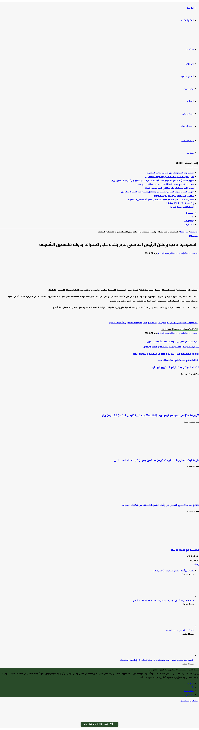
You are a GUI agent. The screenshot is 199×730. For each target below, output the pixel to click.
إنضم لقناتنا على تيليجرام (96, 724)
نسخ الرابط (166, 329)
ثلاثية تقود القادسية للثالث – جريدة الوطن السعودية (169, 177)
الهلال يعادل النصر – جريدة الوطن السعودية (174, 196)
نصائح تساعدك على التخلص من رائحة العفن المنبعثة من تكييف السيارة (161, 199)
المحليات (190, 101)
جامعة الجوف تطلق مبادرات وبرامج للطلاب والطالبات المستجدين (163, 600)
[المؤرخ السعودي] (189, 35)
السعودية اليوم (187, 76)
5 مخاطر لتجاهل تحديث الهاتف (180, 630)
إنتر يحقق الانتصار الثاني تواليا (180, 203)
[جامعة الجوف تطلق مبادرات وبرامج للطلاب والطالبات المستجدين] (179, 596)
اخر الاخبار (189, 64)
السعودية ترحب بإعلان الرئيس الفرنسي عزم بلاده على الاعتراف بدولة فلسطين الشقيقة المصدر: (153, 323)
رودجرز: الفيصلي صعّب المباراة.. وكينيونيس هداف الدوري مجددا (165, 184)
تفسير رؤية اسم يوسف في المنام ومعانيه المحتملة (170, 173)
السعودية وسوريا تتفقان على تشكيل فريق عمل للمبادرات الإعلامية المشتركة (157, 660)
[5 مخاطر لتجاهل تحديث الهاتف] (179, 626)
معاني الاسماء (187, 126)
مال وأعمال (188, 89)
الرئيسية (194, 232)
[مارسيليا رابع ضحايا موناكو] (172, 543)
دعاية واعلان (188, 114)
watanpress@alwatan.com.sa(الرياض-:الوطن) (178, 253)
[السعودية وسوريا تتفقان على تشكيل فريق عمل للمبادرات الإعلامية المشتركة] (179, 656)
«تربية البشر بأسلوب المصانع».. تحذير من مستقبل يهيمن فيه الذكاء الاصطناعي (157, 192)
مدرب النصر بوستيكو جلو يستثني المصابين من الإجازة (169, 188)
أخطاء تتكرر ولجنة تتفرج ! (182, 207)
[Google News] (189, 338)
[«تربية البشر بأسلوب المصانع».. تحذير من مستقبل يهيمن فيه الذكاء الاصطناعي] (172, 453)
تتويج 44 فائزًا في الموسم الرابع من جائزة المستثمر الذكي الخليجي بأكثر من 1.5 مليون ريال (152, 180)
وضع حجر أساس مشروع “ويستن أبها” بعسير (173, 570)
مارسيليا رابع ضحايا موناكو (184, 550)
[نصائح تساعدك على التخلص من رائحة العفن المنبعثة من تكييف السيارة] (172, 498)
